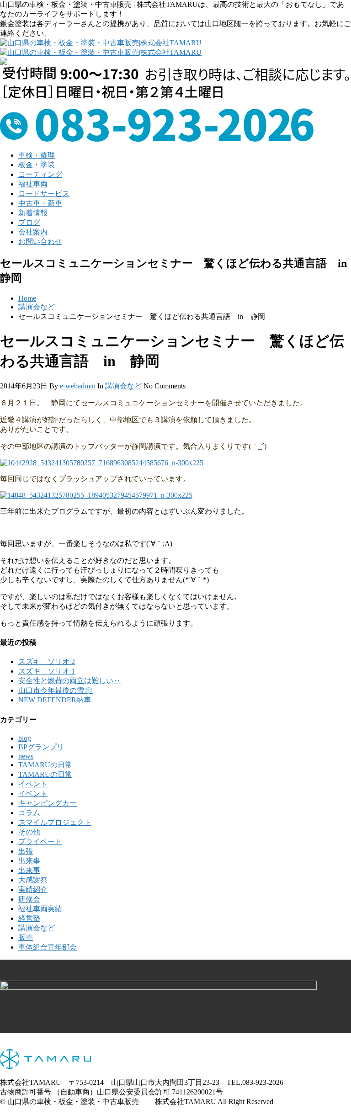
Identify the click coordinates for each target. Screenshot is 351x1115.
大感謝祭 (33, 880)
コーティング (40, 174)
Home (27, 298)
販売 (25, 937)
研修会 (29, 899)
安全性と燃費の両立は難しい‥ (69, 681)
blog (24, 738)
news (25, 756)
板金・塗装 (36, 165)
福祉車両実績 (40, 909)
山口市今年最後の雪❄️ (55, 690)
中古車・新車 (40, 203)
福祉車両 (33, 184)
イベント (33, 784)
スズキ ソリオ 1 (46, 671)
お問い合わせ (40, 241)
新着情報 (33, 213)
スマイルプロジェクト (54, 822)
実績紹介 (33, 889)
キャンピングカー (47, 803)
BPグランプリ (41, 747)
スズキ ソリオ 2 (46, 661)
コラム (29, 813)
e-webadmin (78, 386)
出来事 (29, 861)
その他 (29, 832)
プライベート (40, 841)
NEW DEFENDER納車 (54, 700)
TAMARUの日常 (45, 765)
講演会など (36, 307)
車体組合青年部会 (47, 947)
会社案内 (33, 232)
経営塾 (29, 918)
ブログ (29, 222)
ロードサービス (43, 193)
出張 (25, 851)
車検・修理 (36, 155)
